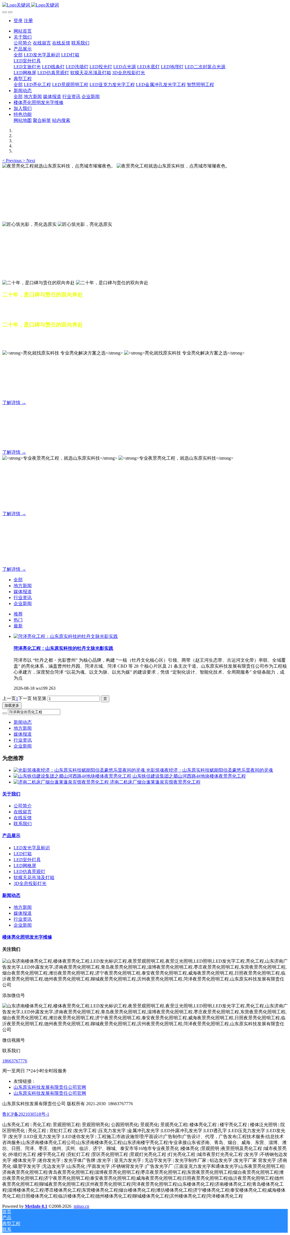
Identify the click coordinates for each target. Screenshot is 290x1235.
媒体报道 (23, 591)
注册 (28, 20)
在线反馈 (23, 817)
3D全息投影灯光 (30, 883)
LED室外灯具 (27, 859)
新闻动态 (23, 722)
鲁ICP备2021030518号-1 (25, 1114)
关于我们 (11, 793)
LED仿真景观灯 (29, 871)
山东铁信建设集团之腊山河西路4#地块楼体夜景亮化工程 (189, 776)
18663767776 (14, 1060)
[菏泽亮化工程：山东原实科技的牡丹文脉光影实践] (66, 636)
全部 (18, 54)
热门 (18, 620)
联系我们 (23, 823)
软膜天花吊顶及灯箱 (34, 877)
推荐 (18, 614)
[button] (12, 160)
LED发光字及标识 (32, 847)
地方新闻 (23, 585)
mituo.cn (81, 1206)
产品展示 (11, 835)
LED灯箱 (23, 853)
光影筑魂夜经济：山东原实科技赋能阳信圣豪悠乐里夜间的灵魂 (209, 770)
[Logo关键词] (145, 5)
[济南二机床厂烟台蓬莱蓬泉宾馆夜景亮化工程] (62, 782)
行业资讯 (23, 597)
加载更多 (12, 705)
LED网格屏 (25, 865)
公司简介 (23, 805)
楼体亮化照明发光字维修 (27, 937)
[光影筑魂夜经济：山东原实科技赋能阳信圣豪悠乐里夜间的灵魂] (80, 770)
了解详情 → (14, 402)
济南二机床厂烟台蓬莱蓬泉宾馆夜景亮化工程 (155, 782)
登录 (18, 20)
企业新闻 (23, 603)
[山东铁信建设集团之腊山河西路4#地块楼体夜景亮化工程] (73, 776)
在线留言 (23, 811)
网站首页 (23, 31)
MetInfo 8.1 (36, 1206)
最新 (18, 625)
